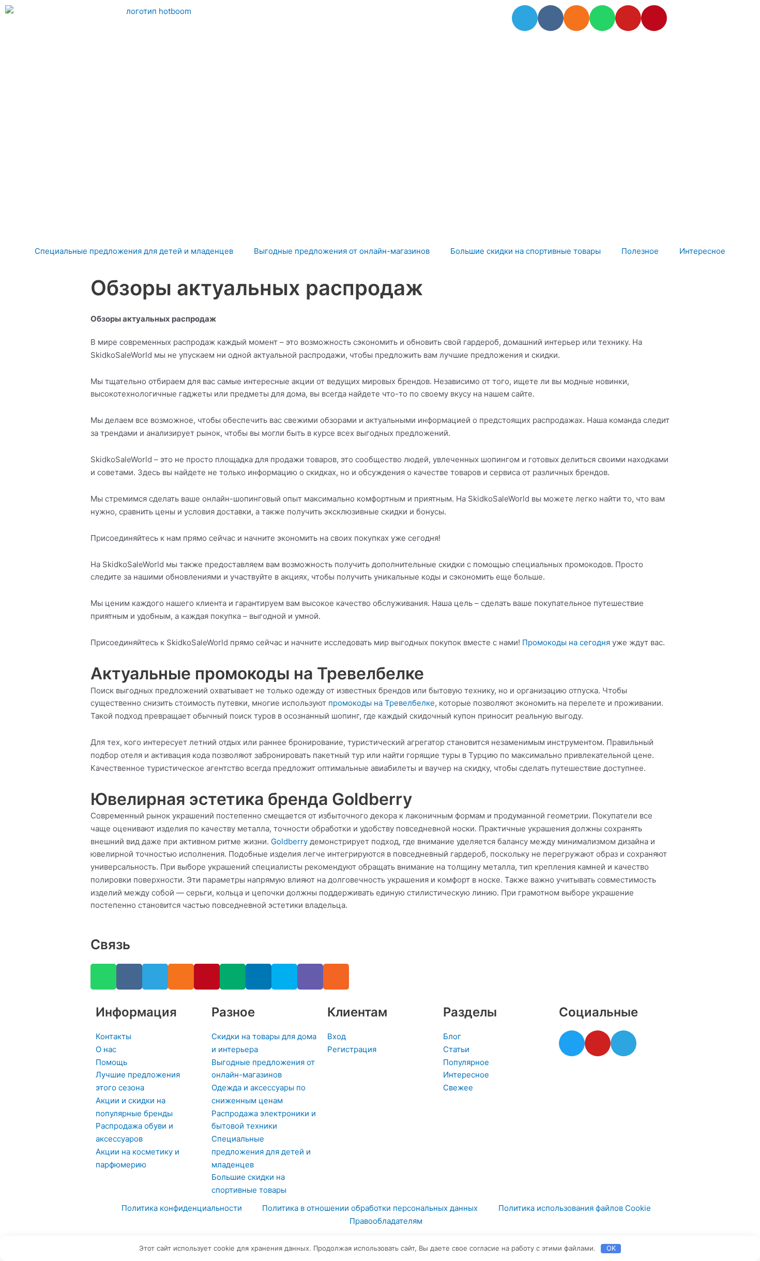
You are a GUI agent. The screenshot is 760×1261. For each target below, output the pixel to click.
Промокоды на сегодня (566, 642)
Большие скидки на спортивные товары (525, 251)
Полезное (640, 251)
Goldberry (289, 841)
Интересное (702, 251)
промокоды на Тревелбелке (381, 703)
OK (611, 1248)
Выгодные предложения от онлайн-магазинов (342, 251)
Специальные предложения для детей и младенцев (134, 251)
